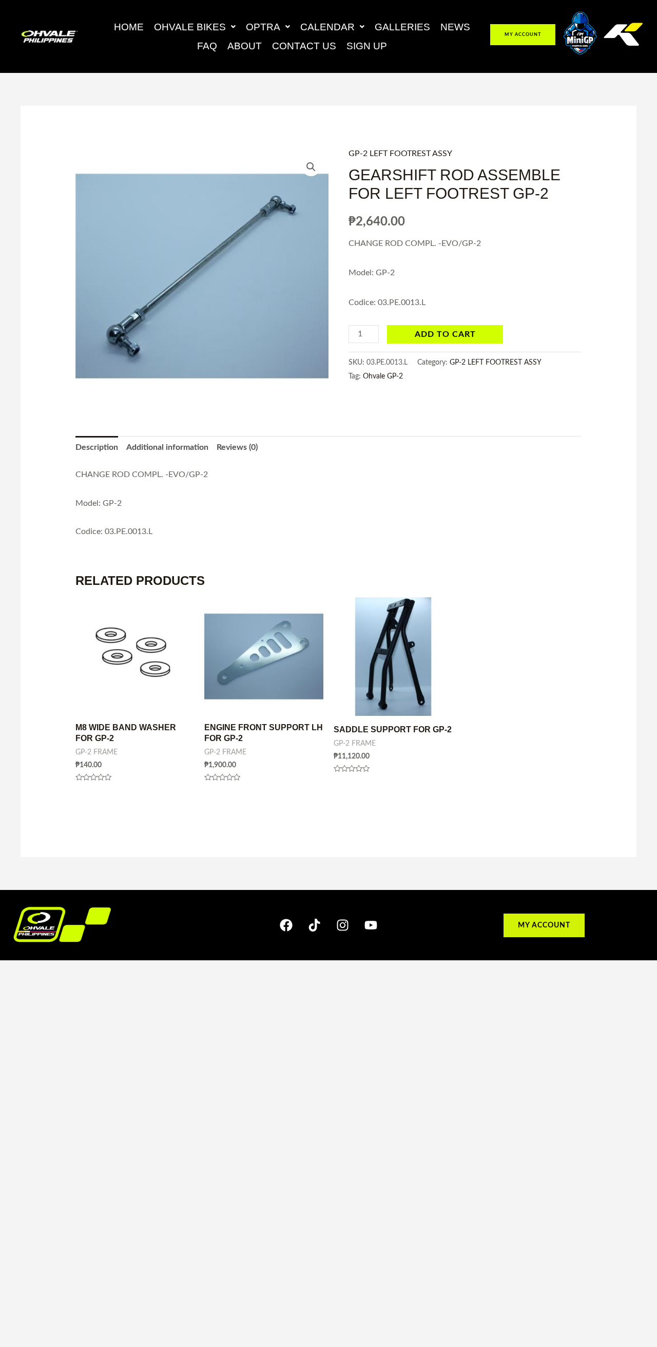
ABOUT (244, 46)
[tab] (96, 448)
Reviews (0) (237, 447)
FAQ (207, 46)
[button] (195, 26)
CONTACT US (304, 46)
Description (96, 447)
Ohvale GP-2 (383, 376)
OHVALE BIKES (190, 27)
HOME (129, 27)
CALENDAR (327, 27)
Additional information (167, 447)
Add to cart (445, 334)
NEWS (455, 27)
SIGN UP (366, 46)
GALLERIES (402, 27)
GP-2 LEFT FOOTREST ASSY (400, 153)
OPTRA (263, 27)
